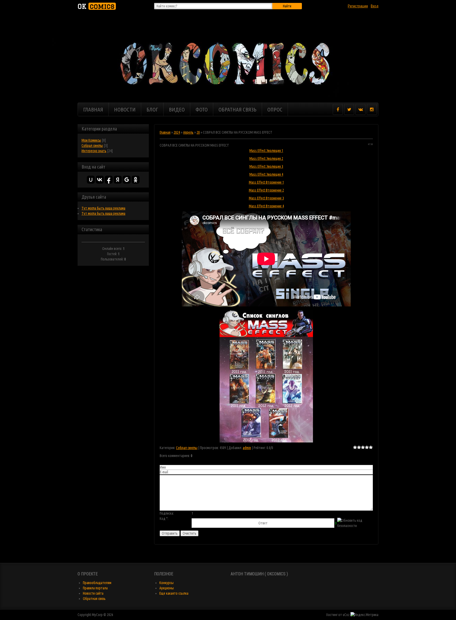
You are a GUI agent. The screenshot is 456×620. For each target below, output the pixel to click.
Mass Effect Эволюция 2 (266, 158)
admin (247, 448)
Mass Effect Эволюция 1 (266, 150)
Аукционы (166, 588)
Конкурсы (166, 583)
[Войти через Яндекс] (118, 180)
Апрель (188, 132)
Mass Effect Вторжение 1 (266, 182)
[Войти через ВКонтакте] (100, 180)
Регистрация (358, 6)
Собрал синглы (92, 145)
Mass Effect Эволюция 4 (266, 174)
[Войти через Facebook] (109, 180)
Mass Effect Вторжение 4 (266, 206)
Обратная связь (94, 598)
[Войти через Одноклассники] (136, 180)
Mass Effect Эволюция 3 (266, 166)
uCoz (346, 615)
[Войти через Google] (127, 180)
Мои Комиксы (91, 140)
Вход (374, 6)
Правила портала (95, 588)
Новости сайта (93, 593)
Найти (287, 6)
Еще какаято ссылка (173, 593)
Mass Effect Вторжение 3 (266, 198)
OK (96, 6)
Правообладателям (97, 583)
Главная (165, 132)
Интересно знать (94, 151)
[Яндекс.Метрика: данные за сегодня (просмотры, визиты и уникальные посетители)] (364, 614)
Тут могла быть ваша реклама (103, 208)
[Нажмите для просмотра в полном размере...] (266, 313)
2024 (177, 132)
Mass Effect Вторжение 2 (266, 190)
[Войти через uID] (91, 180)
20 (198, 132)
